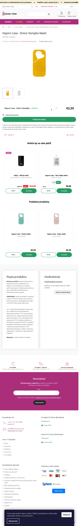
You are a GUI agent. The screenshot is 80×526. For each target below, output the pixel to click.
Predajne (7, 475)
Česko (6, 443)
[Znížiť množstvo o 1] (51, 106)
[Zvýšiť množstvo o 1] (56, 108)
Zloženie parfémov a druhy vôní (14, 478)
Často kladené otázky (8, 6)
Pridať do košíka (39, 119)
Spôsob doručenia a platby (12, 488)
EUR (71, 6)
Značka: (45, 41)
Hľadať (48, 14)
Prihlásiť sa (39, 402)
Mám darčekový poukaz (11, 485)
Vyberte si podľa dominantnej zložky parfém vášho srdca (20, 481)
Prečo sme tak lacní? (10, 472)
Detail (13, 191)
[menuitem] (7, 21)
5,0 (49, 6)
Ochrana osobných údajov (12, 500)
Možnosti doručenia (12, 115)
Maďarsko (7, 449)
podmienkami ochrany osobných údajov (48, 397)
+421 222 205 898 (15, 423)
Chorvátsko (8, 455)
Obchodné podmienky (11, 494)
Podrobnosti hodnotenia (28, 41)
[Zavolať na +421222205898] (33, 6)
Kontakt (6, 505)
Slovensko (7, 446)
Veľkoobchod (8, 497)
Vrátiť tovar (59, 491)
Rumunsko (7, 452)
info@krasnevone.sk (16, 429)
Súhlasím (66, 515)
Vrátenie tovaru (9, 491)
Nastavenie (13, 521)
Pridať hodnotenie (63, 292)
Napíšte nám (8, 502)
